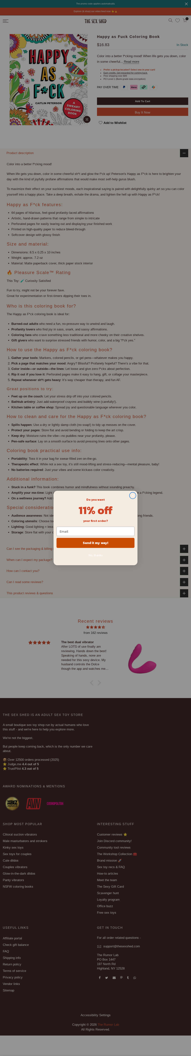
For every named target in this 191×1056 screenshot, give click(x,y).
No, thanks (96, 555)
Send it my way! (95, 542)
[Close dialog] (132, 495)
